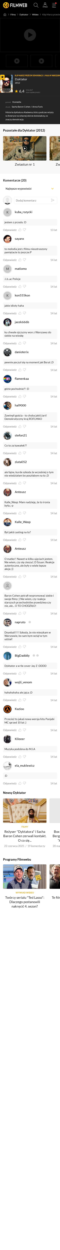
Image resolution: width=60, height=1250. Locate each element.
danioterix (22, 352)
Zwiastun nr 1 (25, 164)
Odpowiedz (10, 230)
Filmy (13, 14)
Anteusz (20, 492)
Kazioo (19, 709)
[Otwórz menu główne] (54, 5)
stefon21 (21, 435)
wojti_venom (23, 682)
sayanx (19, 238)
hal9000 (20, 405)
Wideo (35, 14)
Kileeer (20, 739)
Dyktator (24, 14)
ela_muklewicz (24, 765)
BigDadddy (22, 655)
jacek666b (22, 322)
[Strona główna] (5, 14)
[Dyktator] (6, 84)
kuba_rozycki (23, 212)
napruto (20, 622)
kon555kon (22, 295)
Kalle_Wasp (23, 522)
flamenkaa (22, 378)
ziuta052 (21, 462)
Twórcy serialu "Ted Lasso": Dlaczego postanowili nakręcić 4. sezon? (24, 901)
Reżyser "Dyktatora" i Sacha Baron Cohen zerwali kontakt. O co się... (24, 835)
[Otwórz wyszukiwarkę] (36, 5)
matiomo (21, 268)
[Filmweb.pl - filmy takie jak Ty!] (15, 5)
